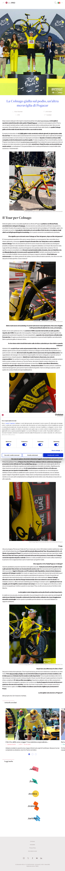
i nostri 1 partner (10, 423)
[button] (29, 754)
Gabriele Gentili (11, 744)
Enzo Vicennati (18, 111)
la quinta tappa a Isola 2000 (29, 142)
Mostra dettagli (56, 450)
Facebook (32, 858)
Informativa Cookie (32, 851)
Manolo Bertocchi (10, 252)
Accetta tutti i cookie (53, 455)
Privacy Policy (32, 848)
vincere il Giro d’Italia (16, 674)
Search (55, 3)
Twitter (28, 858)
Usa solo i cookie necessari (11, 455)
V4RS (21, 133)
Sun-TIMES (35, 866)
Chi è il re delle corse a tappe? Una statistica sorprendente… (27, 742)
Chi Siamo (32, 841)
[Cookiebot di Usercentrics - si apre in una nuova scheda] (56, 415)
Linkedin (41, 858)
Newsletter (32, 844)
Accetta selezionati (32, 455)
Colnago (22, 226)
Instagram (24, 858)
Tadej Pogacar (32, 123)
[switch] (24, 444)
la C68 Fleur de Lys (31, 464)
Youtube (37, 858)
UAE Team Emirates (43, 121)
